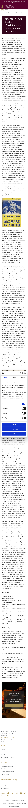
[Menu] (26, 6)
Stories (6, 9)
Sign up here (14, 706)
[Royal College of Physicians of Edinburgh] (7, 6)
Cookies (4, 803)
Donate (3, 749)
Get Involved (5, 746)
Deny (14, 433)
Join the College (5, 783)
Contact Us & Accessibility (7, 771)
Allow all (14, 424)
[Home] (2, 10)
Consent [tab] (5, 377)
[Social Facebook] (8, 793)
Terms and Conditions (21, 803)
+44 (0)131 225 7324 (8, 737)
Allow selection (14, 429)
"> (12, 793)
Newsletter (4, 752)
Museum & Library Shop (7, 766)
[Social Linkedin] (17, 793)
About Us (3, 769)
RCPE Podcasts (5, 788)
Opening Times (5, 774)
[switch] (24, 408)
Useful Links (5, 763)
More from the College (9, 780)
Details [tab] (14, 377)
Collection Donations (6, 754)
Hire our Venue (5, 785)
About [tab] (23, 377)
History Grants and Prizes (7, 757)
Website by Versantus (14, 806)
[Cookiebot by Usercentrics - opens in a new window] (20, 373)
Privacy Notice (11, 803)
